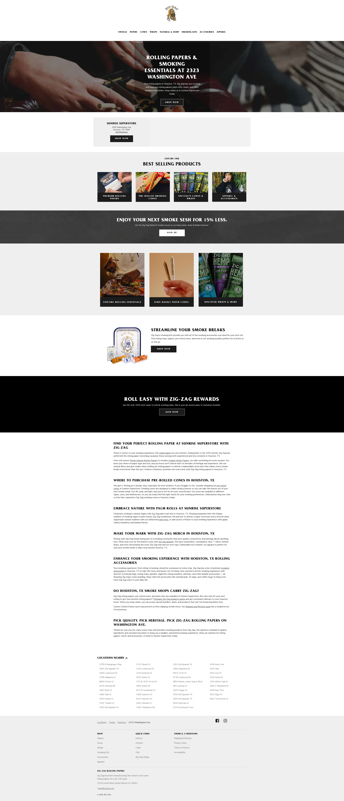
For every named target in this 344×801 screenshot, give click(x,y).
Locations (101, 722)
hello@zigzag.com (106, 788)
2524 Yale (214, 668)
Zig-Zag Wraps (142, 757)
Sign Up (172, 233)
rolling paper (165, 453)
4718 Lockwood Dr (182, 677)
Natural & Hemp (169, 32)
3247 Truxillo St (106, 703)
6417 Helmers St (144, 698)
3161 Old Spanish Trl (182, 664)
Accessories (207, 32)
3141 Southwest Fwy (183, 707)
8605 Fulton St (106, 681)
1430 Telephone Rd (145, 707)
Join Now (172, 412)
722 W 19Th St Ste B (146, 681)
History (139, 738)
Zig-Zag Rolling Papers (110, 771)
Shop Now (172, 103)
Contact (139, 743)
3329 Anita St (216, 677)
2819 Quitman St (181, 703)
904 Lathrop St (180, 686)
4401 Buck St (105, 690)
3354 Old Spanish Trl (182, 694)
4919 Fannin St (106, 698)
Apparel (221, 32)
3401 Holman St (144, 703)
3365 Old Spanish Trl (182, 698)
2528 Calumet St (144, 694)
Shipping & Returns (182, 738)
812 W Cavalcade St (145, 690)
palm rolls (163, 519)
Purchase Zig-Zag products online (169, 599)
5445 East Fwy (217, 690)
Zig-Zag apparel (166, 541)
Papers (133, 32)
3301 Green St (143, 677)
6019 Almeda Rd (107, 686)
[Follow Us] (217, 723)
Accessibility (179, 752)
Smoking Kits (189, 32)
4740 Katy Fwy (217, 664)
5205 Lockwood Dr (108, 673)
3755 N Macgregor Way (110, 664)
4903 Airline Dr (143, 686)
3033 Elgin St (216, 694)
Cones (143, 32)
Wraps (153, 32)
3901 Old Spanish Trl (109, 668)
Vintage (122, 32)
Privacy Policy (180, 743)
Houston (122, 722)
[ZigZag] (172, 14)
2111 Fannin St (143, 664)
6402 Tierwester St (219, 698)
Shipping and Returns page (198, 606)
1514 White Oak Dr (219, 681)
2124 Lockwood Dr (145, 668)
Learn (138, 747)
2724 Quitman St (144, 673)
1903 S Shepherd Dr (219, 686)
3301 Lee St (215, 673)
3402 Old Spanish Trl (109, 707)
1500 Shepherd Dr (181, 668)
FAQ (138, 752)
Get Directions (122, 132)
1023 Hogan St (180, 690)
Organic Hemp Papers (179, 460)
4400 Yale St (105, 694)
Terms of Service (182, 747)
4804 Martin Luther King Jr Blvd (187, 681)
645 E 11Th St (180, 673)
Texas (112, 722)
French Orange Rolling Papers (144, 460)
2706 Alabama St (107, 677)
